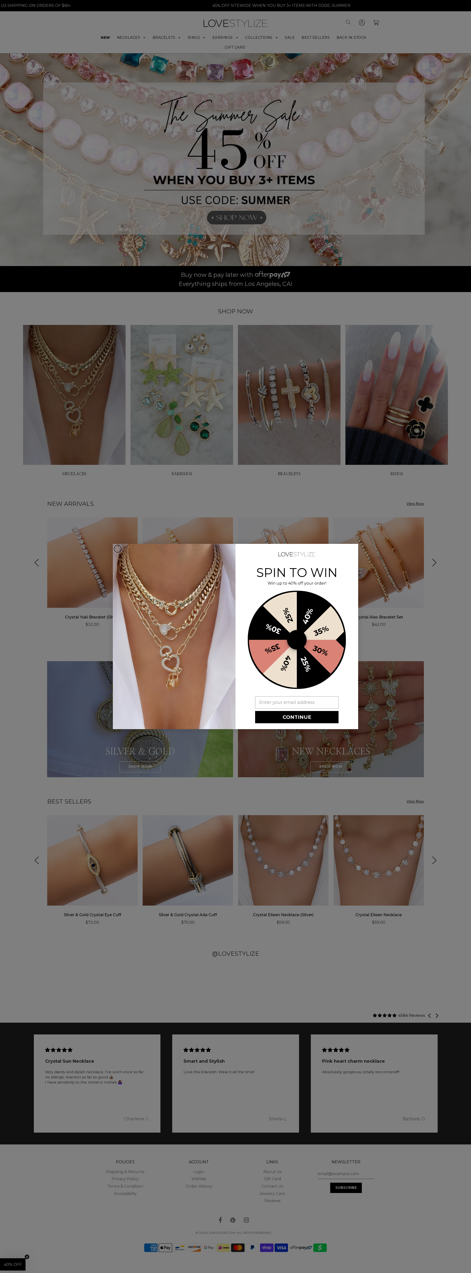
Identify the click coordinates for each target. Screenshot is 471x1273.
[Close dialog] (118, 549)
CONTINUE (297, 717)
